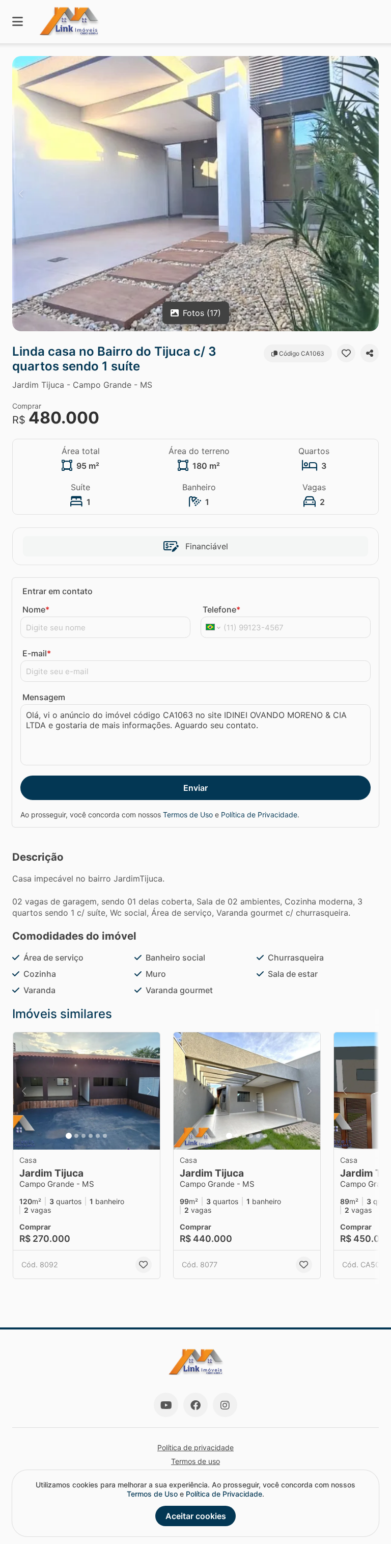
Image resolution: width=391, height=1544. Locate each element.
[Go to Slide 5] (98, 1136)
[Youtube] (166, 1405)
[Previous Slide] (21, 193)
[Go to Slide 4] (91, 1136)
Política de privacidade (195, 1447)
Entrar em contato (57, 591)
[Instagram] (225, 1405)
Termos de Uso (188, 814)
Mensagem (43, 697)
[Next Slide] (370, 193)
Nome (35, 609)
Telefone (221, 609)
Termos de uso (195, 1461)
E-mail (36, 653)
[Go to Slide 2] (76, 1136)
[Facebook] (195, 1405)
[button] (195, 193)
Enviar (195, 788)
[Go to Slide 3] (83, 1136)
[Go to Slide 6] (105, 1136)
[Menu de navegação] (17, 21)
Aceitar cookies (195, 1516)
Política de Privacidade (259, 814)
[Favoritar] (346, 353)
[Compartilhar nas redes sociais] (369, 353)
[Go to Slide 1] (69, 1136)
